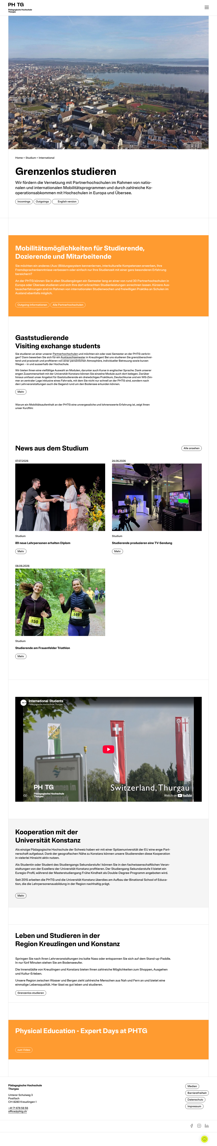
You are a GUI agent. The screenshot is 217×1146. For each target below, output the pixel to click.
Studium (31, 158)
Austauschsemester (73, 357)
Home (19, 158)
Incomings (23, 201)
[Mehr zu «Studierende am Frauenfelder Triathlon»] (60, 613)
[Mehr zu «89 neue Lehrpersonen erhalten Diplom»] (60, 508)
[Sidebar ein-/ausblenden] (204, 1139)
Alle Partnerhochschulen (68, 305)
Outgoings (42, 201)
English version (67, 201)
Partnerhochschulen (65, 354)
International (46, 158)
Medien (192, 1086)
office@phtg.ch (17, 1111)
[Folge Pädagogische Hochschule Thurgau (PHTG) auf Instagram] (199, 1127)
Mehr (20, 392)
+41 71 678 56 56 (18, 1108)
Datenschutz (195, 1099)
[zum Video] (108, 1039)
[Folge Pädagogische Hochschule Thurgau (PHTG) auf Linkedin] (207, 1127)
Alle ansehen (192, 448)
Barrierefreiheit (197, 1093)
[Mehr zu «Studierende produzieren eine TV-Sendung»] (157, 508)
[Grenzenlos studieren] (108, 964)
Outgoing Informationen (32, 305)
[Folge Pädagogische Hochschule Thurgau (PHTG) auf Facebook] (192, 1127)
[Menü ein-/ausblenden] (207, 7)
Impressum (194, 1106)
